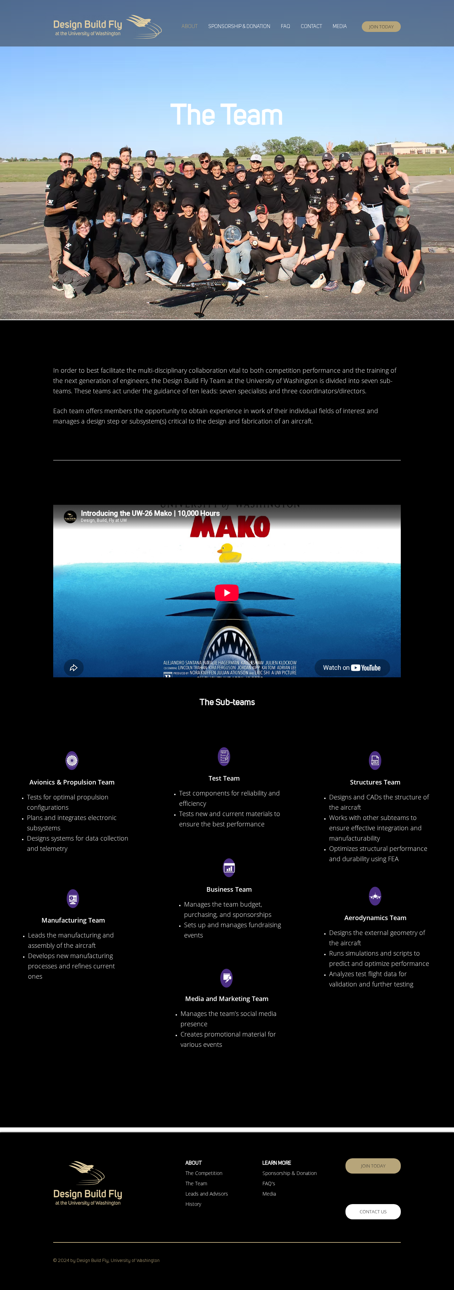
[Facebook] (349, 1261)
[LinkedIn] (385, 1261)
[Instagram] (367, 1261)
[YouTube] (402, 1261)
